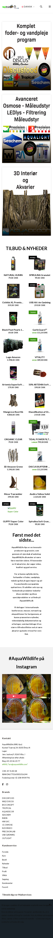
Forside (5, 852)
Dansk (28, 6)
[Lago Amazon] (13, 346)
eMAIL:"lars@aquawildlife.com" (15, 764)
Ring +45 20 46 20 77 (11, 761)
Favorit (5, 887)
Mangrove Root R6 (13, 411)
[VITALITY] (40, 346)
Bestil (4, 860)
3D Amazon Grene (13, 466)
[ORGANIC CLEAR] (13, 428)
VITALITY (40, 357)
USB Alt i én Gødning (39, 302)
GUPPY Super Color (13, 521)
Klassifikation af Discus (40, 411)
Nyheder (5, 863)
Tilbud (4, 867)
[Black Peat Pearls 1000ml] (13, 318)
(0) (11, 6)
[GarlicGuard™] (40, 318)
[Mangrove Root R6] (13, 400)
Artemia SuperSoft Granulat (13, 384)
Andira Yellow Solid (40, 494)
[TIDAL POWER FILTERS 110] (40, 428)
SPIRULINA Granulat (39, 275)
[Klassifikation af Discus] (40, 400)
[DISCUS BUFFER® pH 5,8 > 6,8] (40, 455)
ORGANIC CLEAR (13, 439)
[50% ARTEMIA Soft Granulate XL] (40, 373)
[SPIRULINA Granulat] (40, 263)
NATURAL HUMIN (13, 275)
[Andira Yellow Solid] (40, 482)
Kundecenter (7, 883)
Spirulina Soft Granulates (40, 521)
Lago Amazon (13, 357)
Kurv (4, 856)
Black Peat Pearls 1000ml (13, 329)
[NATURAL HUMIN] (13, 263)
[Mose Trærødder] (13, 482)
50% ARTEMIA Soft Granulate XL (40, 384)
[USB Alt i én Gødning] (40, 291)
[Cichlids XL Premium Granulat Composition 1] (13, 291)
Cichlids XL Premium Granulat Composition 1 (13, 302)
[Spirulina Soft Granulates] (40, 510)
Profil (4, 871)
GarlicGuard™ (40, 329)
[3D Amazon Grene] (13, 455)
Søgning (5, 879)
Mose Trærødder (13, 494)
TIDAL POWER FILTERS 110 (40, 439)
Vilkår (4, 875)
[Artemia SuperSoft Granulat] (13, 373)
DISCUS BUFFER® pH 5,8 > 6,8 (40, 466)
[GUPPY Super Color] (13, 510)
